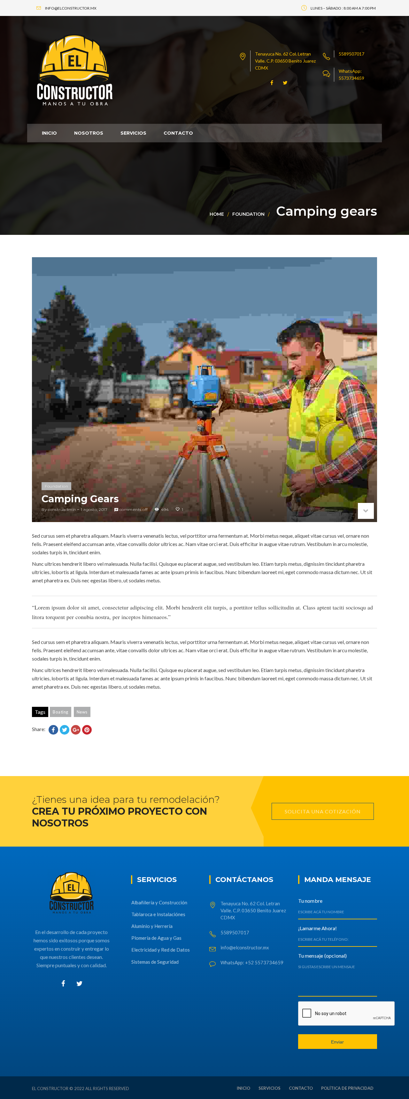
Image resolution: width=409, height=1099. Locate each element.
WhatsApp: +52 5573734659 (251, 962)
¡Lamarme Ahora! (317, 928)
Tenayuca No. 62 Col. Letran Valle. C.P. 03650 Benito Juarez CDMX (285, 61)
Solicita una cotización (323, 811)
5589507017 (351, 53)
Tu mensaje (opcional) (322, 956)
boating (60, 711)
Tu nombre (310, 901)
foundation (248, 214)
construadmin (62, 509)
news (82, 711)
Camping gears (80, 499)
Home (217, 214)
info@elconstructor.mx (244, 947)
